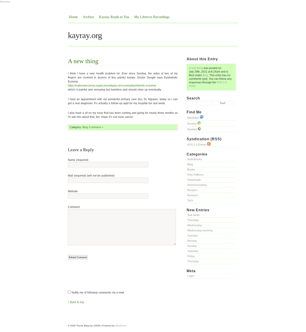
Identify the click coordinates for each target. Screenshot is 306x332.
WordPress (120, 325)
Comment (74, 207)
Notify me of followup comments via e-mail (98, 292)
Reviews (192, 195)
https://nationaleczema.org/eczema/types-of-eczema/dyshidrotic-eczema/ (112, 85)
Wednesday (194, 225)
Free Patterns (195, 174)
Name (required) (78, 160)
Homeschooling (197, 185)
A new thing (196, 68)
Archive (88, 17)
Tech (190, 200)
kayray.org (85, 35)
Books (191, 169)
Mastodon (5, 1)
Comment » (96, 127)
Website (73, 191)
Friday (191, 256)
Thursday (193, 220)
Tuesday (192, 235)
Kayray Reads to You (114, 17)
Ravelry (192, 123)
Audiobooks (194, 159)
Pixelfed (192, 129)
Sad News (193, 215)
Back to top (77, 302)
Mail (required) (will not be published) (91, 175)
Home (73, 17)
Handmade (194, 179)
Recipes (192, 190)
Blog (205, 75)
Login (190, 276)
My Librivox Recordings (151, 17)
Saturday (192, 251)
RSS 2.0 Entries (197, 144)
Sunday (192, 246)
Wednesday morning (200, 230)
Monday (192, 240)
